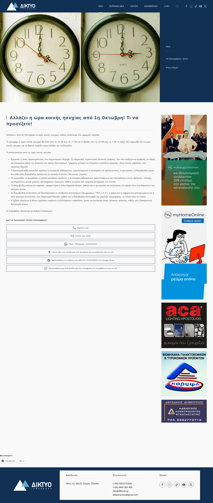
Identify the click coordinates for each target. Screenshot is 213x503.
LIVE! (166, 6)
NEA (168, 47)
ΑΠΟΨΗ (134, 6)
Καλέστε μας (83, 228)
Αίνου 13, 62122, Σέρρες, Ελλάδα (82, 483)
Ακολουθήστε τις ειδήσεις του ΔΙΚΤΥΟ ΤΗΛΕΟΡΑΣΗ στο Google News (83, 260)
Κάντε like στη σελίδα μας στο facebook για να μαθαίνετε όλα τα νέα (83, 252)
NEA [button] (101, 6)
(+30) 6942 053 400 (122, 487)
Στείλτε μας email (83, 236)
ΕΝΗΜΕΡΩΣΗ (151, 6)
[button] (177, 6)
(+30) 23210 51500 (122, 483)
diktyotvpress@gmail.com (125, 494)
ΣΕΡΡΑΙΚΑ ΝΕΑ (116, 6)
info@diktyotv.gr (120, 491)
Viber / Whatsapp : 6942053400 (83, 244)
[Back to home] (21, 6)
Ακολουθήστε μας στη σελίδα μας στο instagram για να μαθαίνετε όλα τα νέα (83, 268)
